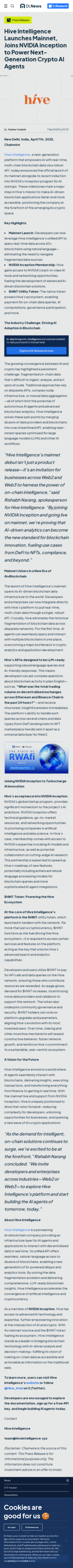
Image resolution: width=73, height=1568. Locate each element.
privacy (12, 1560)
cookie (24, 1560)
